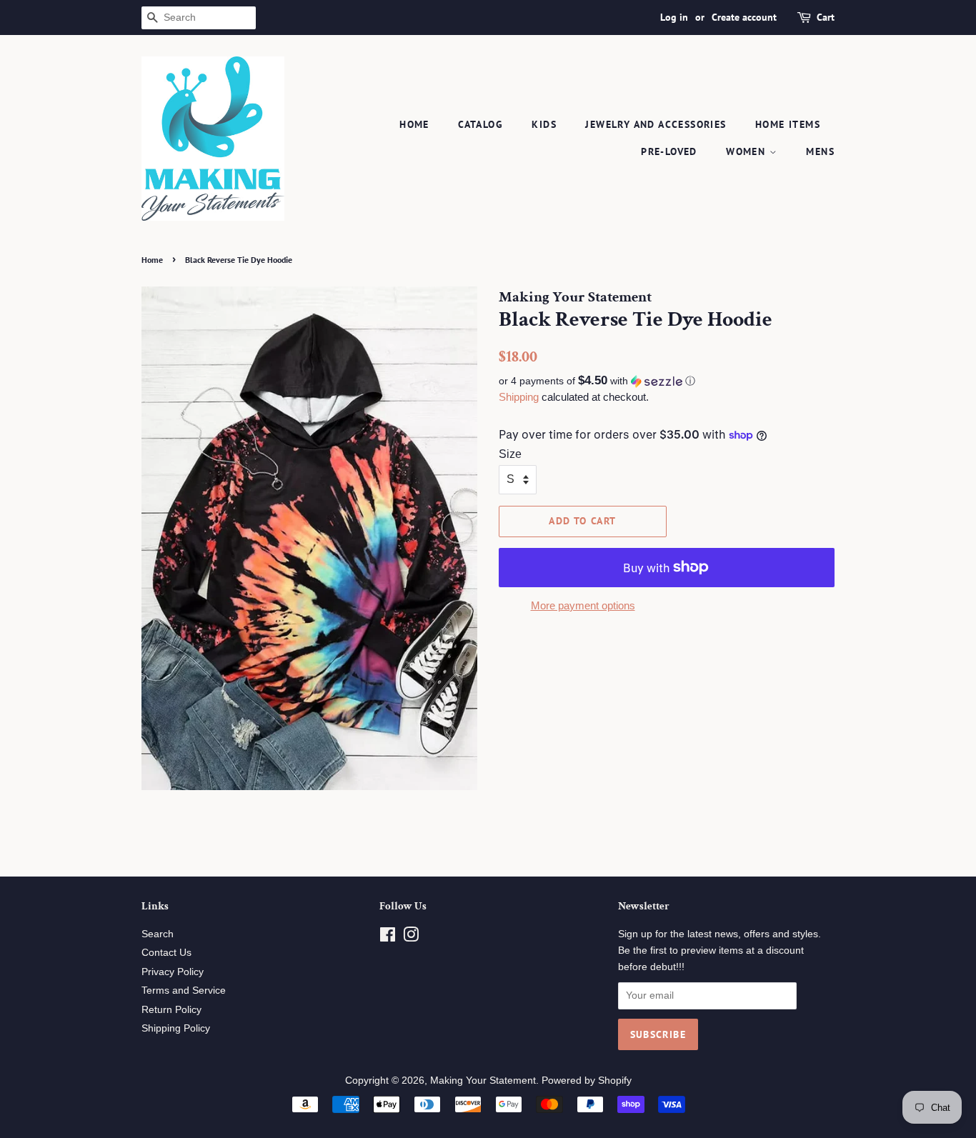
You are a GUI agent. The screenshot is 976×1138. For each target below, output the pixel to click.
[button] (667, 381)
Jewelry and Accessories (655, 124)
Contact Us (166, 952)
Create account (744, 17)
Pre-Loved (669, 151)
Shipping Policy (175, 1028)
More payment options (583, 605)
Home (414, 124)
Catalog (480, 124)
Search (157, 934)
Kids (544, 124)
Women (747, 151)
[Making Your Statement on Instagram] (411, 937)
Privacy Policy (172, 972)
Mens (820, 151)
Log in (674, 17)
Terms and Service (183, 990)
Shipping (519, 397)
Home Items (787, 124)
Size (510, 454)
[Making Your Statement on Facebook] (387, 937)
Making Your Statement (483, 1080)
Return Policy (171, 1009)
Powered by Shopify (587, 1080)
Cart (826, 17)
